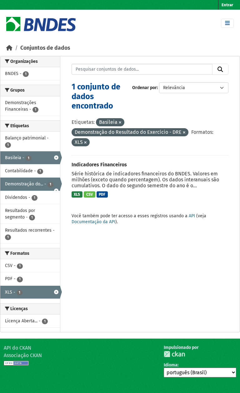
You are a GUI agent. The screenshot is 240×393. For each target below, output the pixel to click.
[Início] (9, 48)
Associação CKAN (23, 355)
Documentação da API (93, 221)
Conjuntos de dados (45, 48)
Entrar (227, 5)
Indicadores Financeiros (99, 165)
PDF (102, 194)
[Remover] (120, 123)
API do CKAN (17, 348)
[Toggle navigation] (227, 23)
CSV (89, 194)
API (192, 216)
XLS (77, 194)
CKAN (174, 354)
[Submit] (220, 69)
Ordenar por (144, 87)
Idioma (171, 365)
